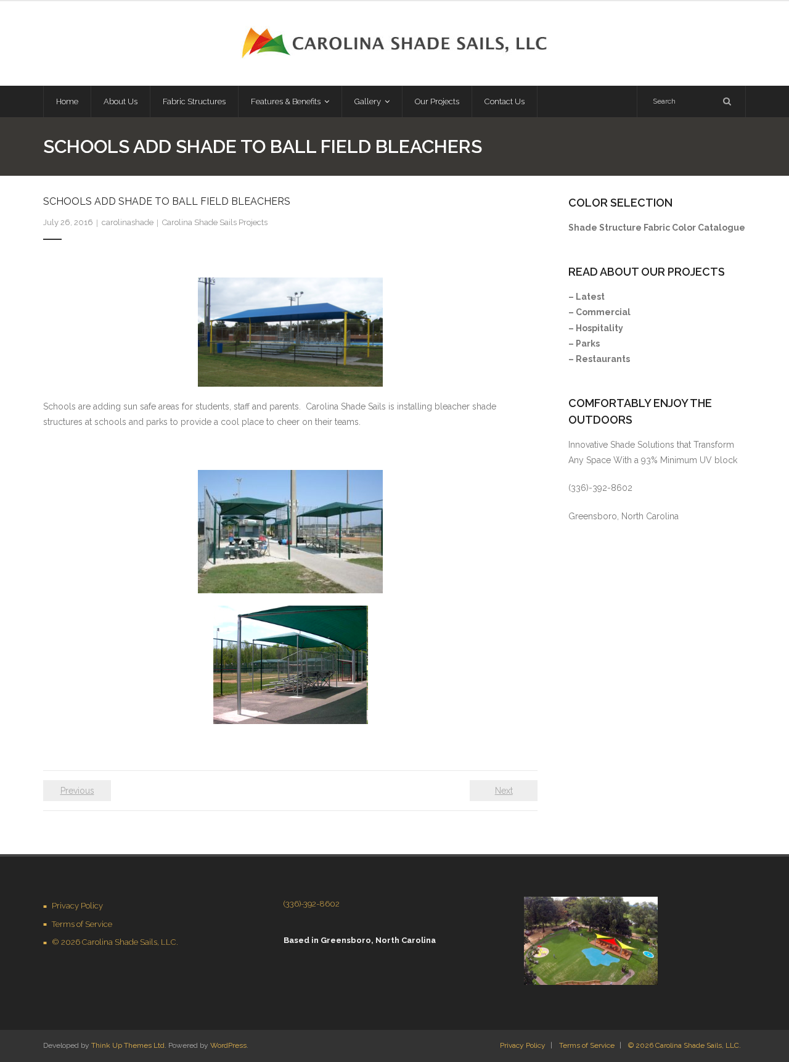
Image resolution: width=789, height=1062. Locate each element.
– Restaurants (599, 359)
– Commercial (599, 312)
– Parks (584, 343)
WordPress (228, 1045)
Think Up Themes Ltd (128, 1045)
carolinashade (127, 222)
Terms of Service (82, 924)
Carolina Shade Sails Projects (215, 222)
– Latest (586, 297)
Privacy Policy (77, 905)
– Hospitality (595, 328)
